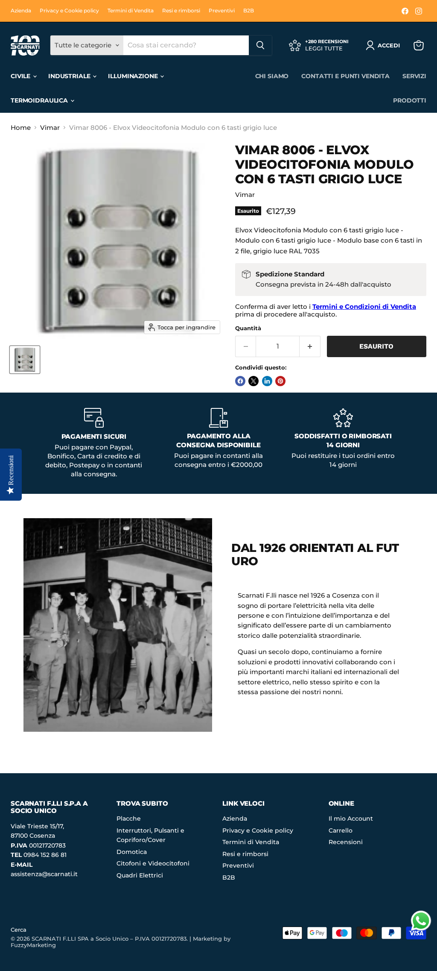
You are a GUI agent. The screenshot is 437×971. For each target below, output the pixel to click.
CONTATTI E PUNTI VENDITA (345, 76)
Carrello (341, 830)
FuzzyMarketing (33, 945)
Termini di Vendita (131, 11)
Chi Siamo (272, 76)
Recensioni (346, 842)
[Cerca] (260, 45)
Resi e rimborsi (181, 11)
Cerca (18, 929)
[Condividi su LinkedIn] (267, 381)
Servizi (414, 76)
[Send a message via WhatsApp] (421, 921)
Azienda (21, 11)
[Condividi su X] (253, 381)
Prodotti (409, 100)
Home (21, 127)
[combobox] (186, 45)
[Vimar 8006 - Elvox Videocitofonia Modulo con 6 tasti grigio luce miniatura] (25, 359)
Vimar (50, 127)
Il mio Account (351, 818)
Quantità (248, 328)
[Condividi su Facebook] (240, 381)
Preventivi (222, 11)
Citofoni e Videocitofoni (153, 863)
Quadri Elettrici (140, 875)
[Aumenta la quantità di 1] (310, 346)
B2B (248, 11)
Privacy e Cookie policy (69, 11)
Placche (129, 818)
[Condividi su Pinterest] (280, 381)
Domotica (132, 852)
